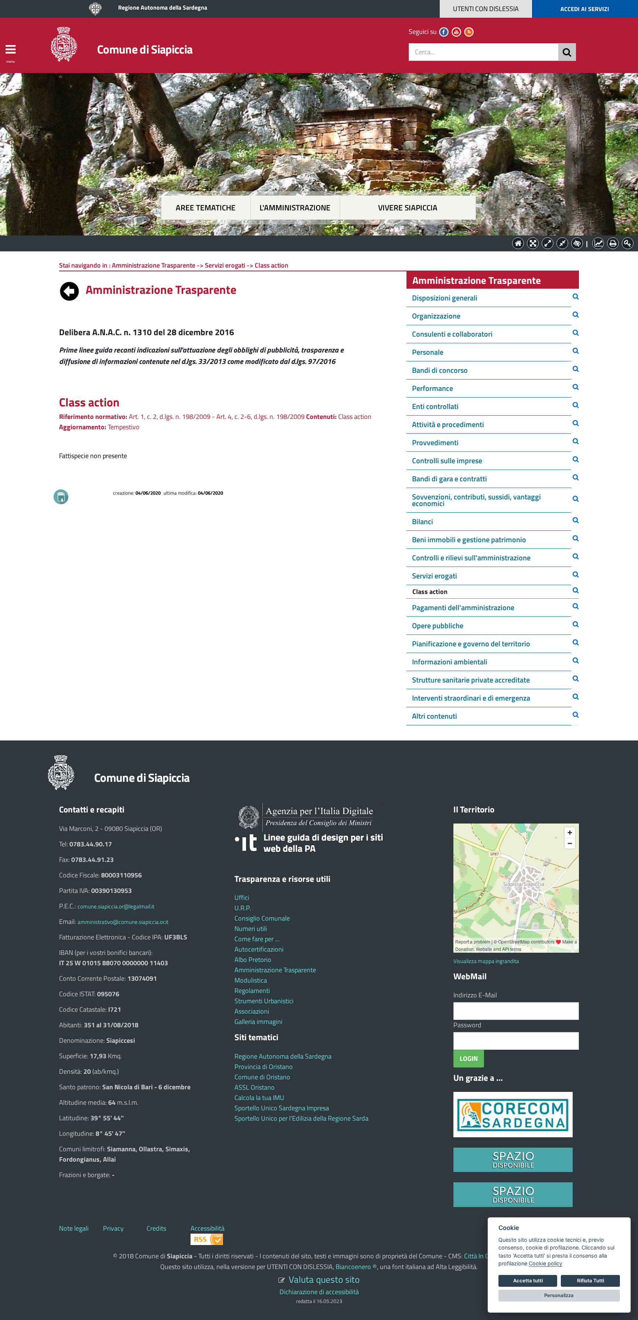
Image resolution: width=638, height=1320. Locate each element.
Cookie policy (545, 1263)
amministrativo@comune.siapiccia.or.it (123, 922)
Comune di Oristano (262, 1077)
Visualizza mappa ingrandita (486, 961)
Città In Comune (486, 1256)
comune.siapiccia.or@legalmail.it (116, 906)
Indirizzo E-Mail (475, 995)
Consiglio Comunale (262, 918)
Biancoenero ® (356, 1267)
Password (467, 1025)
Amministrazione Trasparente (275, 970)
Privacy (113, 1228)
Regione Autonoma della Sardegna (162, 7)
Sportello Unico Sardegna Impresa (281, 1108)
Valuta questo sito (324, 1279)
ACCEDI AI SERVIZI (584, 8)
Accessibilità (207, 1228)
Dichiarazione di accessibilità (319, 1292)
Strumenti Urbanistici (264, 1001)
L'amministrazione (295, 207)
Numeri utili (250, 929)
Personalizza (559, 1295)
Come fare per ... (256, 939)
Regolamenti (252, 991)
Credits (156, 1228)
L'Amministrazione (313, 243)
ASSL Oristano (254, 1087)
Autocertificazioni (259, 949)
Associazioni (251, 1011)
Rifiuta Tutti (590, 1280)
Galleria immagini (258, 1022)
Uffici (241, 898)
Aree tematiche (206, 207)
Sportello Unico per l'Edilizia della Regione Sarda (301, 1118)
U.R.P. (242, 908)
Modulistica (250, 980)
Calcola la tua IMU (259, 1098)
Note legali (74, 1228)
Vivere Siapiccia (408, 207)
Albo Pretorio (252, 960)
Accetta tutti (528, 1280)
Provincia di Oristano (263, 1067)
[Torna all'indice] (69, 289)
